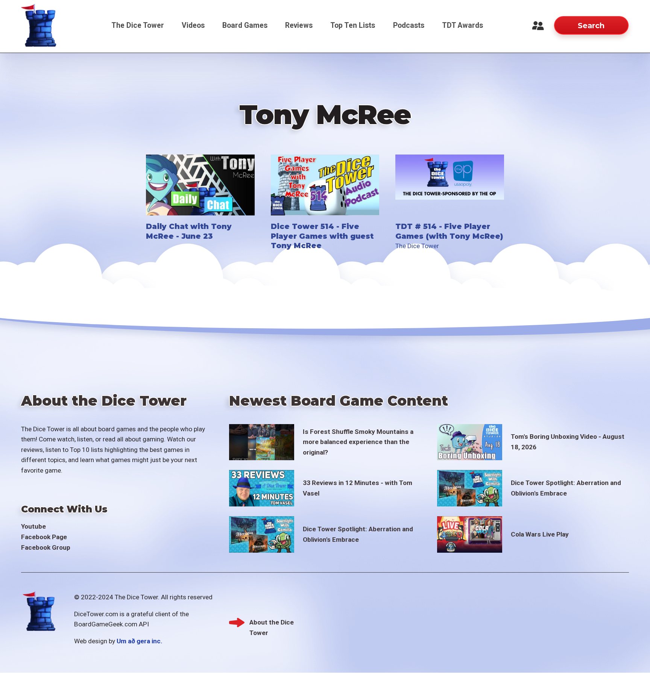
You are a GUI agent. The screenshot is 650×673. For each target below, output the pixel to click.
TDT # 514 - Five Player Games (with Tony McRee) (449, 231)
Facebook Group (45, 547)
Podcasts (408, 25)
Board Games (244, 25)
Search (591, 25)
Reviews (299, 25)
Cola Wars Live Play (540, 534)
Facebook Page (44, 537)
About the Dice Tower (271, 623)
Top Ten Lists (352, 25)
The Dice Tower (137, 25)
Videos (193, 25)
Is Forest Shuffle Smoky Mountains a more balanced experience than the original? (358, 442)
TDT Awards (462, 25)
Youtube (33, 526)
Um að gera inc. (139, 641)
